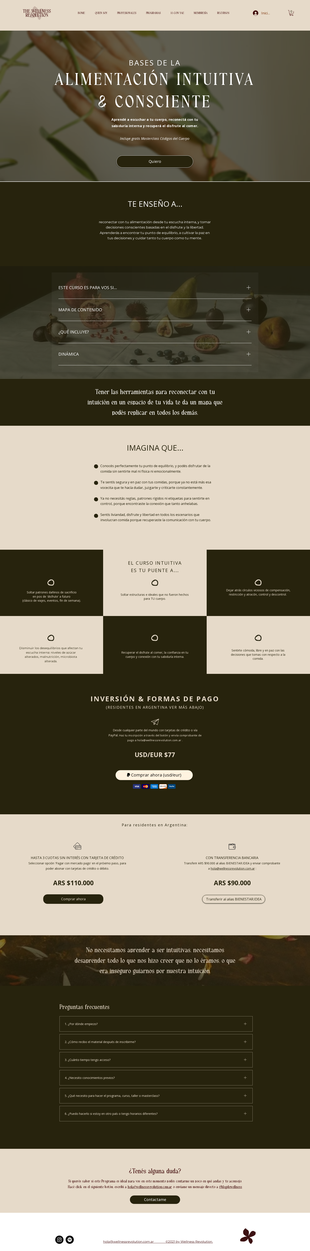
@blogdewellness (230, 1187)
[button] (155, 13)
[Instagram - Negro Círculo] (59, 1240)
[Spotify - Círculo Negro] (70, 1240)
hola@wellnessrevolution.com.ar (159, 740)
